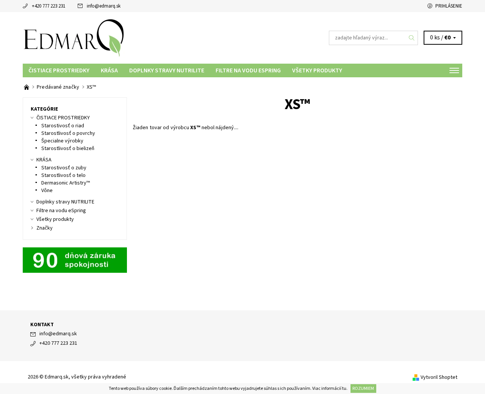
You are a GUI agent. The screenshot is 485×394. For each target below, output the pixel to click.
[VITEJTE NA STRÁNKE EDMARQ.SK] (27, 87)
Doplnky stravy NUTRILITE (166, 70)
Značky (44, 228)
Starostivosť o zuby (63, 168)
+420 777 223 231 (48, 6)
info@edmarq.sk (103, 6)
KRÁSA (109, 70)
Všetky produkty (317, 70)
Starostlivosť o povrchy (68, 133)
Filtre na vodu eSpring (248, 70)
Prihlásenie (448, 6)
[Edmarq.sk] (74, 37)
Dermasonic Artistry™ (65, 183)
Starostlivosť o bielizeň (67, 148)
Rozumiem (363, 388)
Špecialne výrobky (62, 141)
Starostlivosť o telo (63, 175)
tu (344, 388)
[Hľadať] (412, 38)
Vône (47, 190)
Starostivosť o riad (62, 126)
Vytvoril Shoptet (439, 377)
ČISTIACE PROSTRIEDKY (58, 70)
